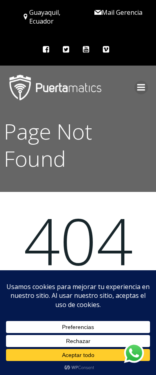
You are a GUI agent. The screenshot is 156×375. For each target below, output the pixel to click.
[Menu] (141, 87)
